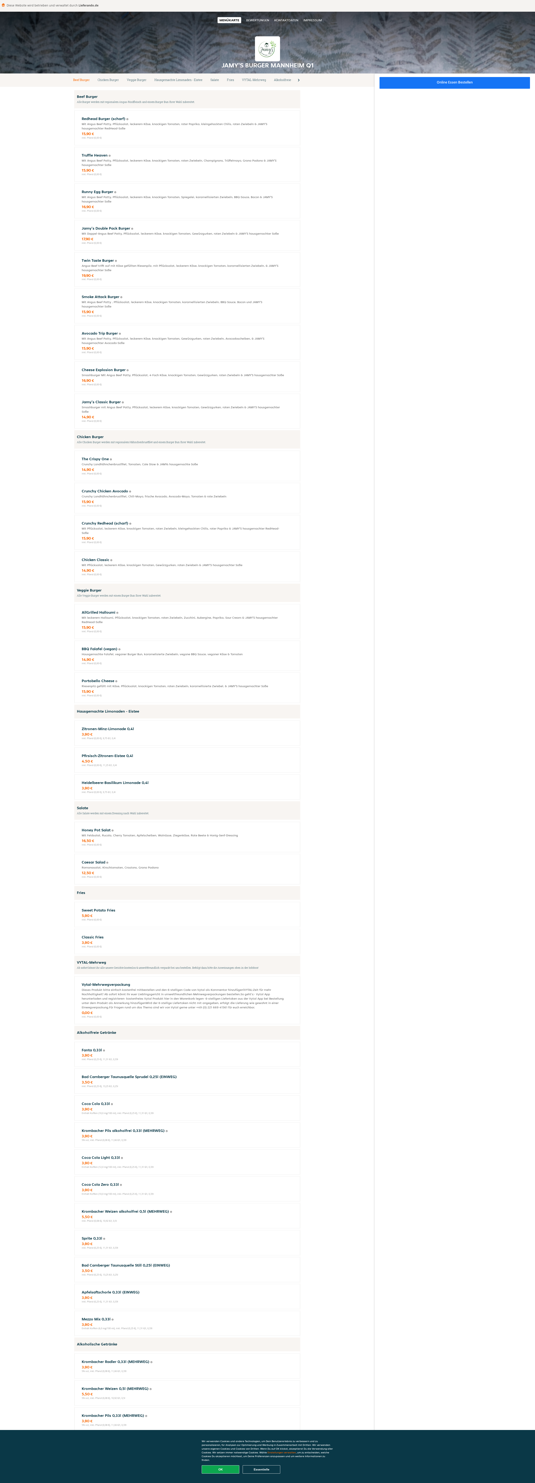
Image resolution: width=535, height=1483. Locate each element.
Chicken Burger (108, 80)
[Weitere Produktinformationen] (127, 119)
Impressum (312, 20)
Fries (230, 80)
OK (220, 1469)
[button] (298, 80)
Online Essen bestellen (455, 82)
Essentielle (261, 1469)
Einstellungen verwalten (282, 1452)
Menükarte (229, 20)
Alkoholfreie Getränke (289, 80)
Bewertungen (257, 20)
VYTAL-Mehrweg (254, 80)
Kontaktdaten (286, 20)
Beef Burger (81, 80)
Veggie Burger (136, 80)
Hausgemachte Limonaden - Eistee (178, 80)
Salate (214, 80)
